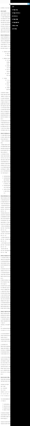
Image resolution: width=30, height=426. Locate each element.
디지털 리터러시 (16, 13)
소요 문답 (14, 29)
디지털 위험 (15, 19)
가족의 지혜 (15, 25)
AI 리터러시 (15, 16)
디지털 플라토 (15, 22)
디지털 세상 (15, 10)
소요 (13, 6)
